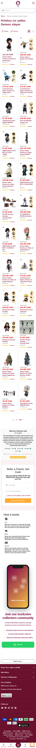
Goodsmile (23, 124)
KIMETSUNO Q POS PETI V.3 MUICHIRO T (26, 184)
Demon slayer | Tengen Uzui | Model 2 (26, 58)
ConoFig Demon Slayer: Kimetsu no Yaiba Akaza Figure (26, 279)
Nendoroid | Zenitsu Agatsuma (26, 310)
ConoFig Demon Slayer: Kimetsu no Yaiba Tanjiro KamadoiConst (8, 90)
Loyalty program (8, 735)
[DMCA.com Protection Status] (6, 698)
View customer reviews (18, 457)
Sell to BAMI (16, 731)
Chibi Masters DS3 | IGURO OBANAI (8, 121)
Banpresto (5, 62)
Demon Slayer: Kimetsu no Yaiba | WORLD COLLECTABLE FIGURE (8, 405)
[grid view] (29, 31)
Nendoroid (5, 313)
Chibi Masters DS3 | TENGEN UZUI (26, 404)
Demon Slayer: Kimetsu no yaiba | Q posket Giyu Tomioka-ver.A (9, 58)
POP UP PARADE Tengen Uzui (25, 121)
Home (3, 16)
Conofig (4, 94)
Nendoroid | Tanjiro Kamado (8, 310)
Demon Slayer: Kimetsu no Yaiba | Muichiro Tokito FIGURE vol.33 (26, 373)
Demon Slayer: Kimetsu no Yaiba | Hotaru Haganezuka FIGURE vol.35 (8, 373)
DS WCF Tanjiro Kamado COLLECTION (25, 341)
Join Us (19, 644)
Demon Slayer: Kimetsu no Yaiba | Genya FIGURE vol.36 (26, 152)
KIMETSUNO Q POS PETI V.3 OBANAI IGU (9, 247)
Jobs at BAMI (29, 735)
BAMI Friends (26, 731)
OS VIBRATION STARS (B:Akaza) (25, 215)
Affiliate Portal (19, 735)
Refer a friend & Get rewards (23, 733)
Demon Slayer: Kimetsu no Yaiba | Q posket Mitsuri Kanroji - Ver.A (26, 248)
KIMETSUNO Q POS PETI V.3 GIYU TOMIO (9, 152)
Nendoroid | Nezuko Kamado (8, 340)
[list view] (33, 31)
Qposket (4, 156)
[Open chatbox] (32, 744)
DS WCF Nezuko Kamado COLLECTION (7, 216)
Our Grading (7, 731)
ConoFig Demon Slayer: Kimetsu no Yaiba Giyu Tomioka (26, 90)
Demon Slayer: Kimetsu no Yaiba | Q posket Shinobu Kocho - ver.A (9, 279)
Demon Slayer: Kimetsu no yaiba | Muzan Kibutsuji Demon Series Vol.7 (8, 184)
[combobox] (18, 10)
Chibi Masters (6, 124)
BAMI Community (8, 733)
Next (20, 419)
